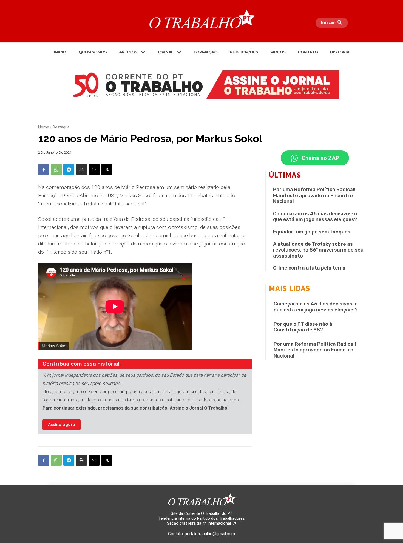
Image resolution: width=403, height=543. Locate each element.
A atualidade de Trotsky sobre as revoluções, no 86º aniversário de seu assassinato (318, 250)
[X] (106, 169)
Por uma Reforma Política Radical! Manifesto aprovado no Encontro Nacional (314, 195)
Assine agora (61, 424)
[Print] (81, 169)
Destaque (61, 127)
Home (43, 127)
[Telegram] (68, 169)
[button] (333, 23)
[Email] (94, 169)
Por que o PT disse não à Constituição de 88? (303, 327)
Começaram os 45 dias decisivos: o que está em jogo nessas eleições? (315, 217)
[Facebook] (43, 169)
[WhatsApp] (56, 169)
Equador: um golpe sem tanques (311, 232)
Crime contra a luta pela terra (309, 268)
